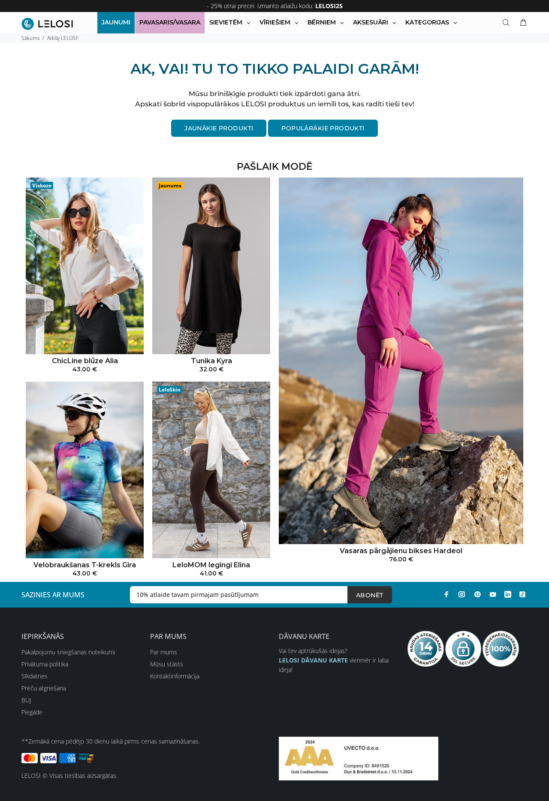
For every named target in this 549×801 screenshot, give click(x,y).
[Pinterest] (477, 594)
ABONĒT (369, 595)
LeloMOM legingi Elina (211, 565)
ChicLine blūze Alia (85, 361)
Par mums (163, 652)
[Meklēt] (508, 23)
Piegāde (31, 712)
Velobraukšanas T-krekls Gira (84, 565)
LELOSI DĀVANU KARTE (313, 660)
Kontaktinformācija (174, 676)
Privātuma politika (44, 664)
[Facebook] (446, 594)
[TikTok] (522, 594)
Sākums (30, 38)
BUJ (26, 700)
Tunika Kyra (211, 361)
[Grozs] (522, 23)
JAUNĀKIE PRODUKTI (218, 128)
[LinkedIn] (508, 594)
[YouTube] (492, 594)
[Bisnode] (358, 758)
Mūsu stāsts (166, 664)
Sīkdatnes (34, 676)
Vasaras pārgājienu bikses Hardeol (401, 551)
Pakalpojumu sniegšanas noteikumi (68, 652)
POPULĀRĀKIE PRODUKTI (322, 128)
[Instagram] (462, 594)
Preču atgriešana (43, 688)
